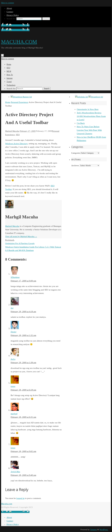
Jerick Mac (15, 472)
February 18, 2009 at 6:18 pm (23, 390)
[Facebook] (3, 25)
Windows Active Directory (16, 144)
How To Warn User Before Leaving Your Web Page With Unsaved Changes (89, 130)
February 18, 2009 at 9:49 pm (23, 475)
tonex (13, 386)
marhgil (14, 414)
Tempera (93, 530)
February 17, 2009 (28, 131)
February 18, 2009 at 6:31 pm (23, 417)
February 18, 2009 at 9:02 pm (23, 451)
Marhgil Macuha (12, 131)
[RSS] (24, 25)
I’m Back (81, 123)
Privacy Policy (13, 15)
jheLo (13, 359)
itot (12, 308)
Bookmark (9, 240)
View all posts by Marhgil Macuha (21, 236)
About (9, 8)
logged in (20, 498)
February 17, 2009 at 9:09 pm (23, 281)
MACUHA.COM (19, 42)
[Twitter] (7, 25)
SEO (18, 135)
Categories (75, 153)
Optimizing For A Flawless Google (20, 243)
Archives (75, 165)
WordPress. (103, 530)
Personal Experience (19, 102)
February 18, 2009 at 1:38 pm (23, 362)
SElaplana (15, 277)
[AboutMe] (28, 25)
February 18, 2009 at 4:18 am (23, 311)
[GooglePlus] (15, 25)
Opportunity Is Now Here (87, 109)
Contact (10, 12)
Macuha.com (6, 504)
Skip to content (7, 3)
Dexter (13, 332)
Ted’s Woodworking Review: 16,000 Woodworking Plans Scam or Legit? (91, 116)
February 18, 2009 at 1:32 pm (23, 335)
